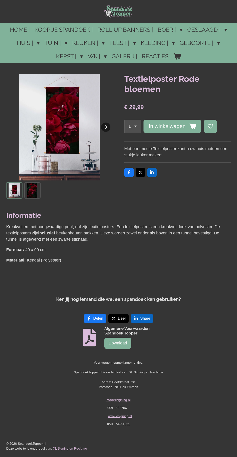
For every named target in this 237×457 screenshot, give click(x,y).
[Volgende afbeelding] (105, 127)
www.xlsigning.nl (120, 416)
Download (118, 343)
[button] (14, 190)
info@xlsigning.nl (118, 400)
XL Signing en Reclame (70, 448)
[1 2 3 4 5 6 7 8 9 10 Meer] (132, 126)
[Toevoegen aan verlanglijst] (210, 126)
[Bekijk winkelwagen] (177, 56)
